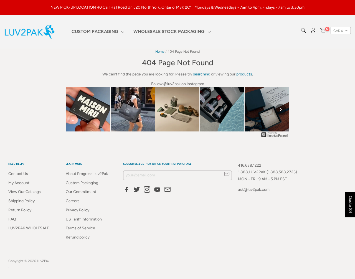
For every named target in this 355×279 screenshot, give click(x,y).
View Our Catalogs (24, 191)
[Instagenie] (274, 137)
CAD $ (338, 31)
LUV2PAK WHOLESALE (28, 228)
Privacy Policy (77, 210)
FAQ (12, 219)
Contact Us (18, 173)
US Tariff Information (84, 219)
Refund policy (78, 237)
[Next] (280, 109)
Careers (73, 201)
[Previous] (74, 109)
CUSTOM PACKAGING (95, 31)
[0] (323, 32)
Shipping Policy (21, 201)
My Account (18, 183)
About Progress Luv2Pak (87, 173)
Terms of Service (80, 228)
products (244, 74)
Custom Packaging (82, 183)
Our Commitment (81, 191)
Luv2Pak (43, 261)
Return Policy (19, 210)
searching (201, 74)
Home (159, 51)
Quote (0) (350, 204)
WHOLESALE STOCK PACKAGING (168, 31)
